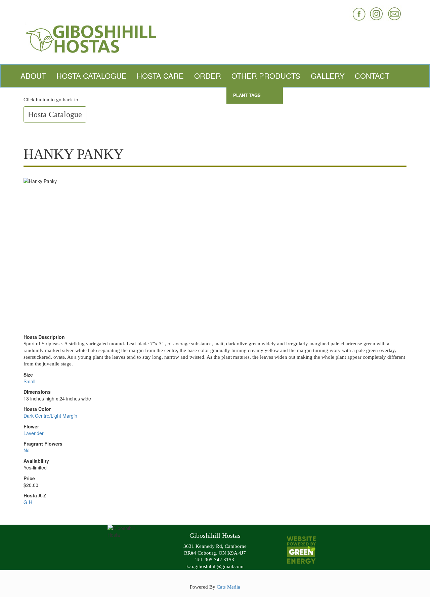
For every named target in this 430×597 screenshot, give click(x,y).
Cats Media (228, 587)
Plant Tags (247, 95)
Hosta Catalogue (91, 75)
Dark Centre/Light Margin (50, 415)
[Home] (215, 38)
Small (29, 381)
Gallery (328, 75)
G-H (28, 502)
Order (207, 75)
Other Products (265, 75)
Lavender (34, 433)
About (33, 75)
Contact (372, 75)
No (27, 450)
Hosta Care (160, 75)
